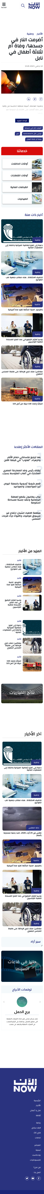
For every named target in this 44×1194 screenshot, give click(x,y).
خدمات (38, 1137)
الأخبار (40, 34)
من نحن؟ (37, 1167)
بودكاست (36, 1155)
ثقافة (38, 1115)
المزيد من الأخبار (30, 551)
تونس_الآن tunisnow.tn (32, 133)
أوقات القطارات (19, 175)
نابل (17, 133)
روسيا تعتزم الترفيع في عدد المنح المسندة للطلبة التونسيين (24, 341)
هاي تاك (37, 1132)
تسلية (38, 1150)
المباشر (37, 1145)
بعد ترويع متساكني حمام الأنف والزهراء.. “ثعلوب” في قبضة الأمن (22, 458)
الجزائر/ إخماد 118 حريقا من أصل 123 (28, 404)
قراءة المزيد (22, 120)
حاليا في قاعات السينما (22, 965)
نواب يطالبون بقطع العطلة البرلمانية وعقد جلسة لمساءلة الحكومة (24, 500)
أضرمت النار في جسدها (33, 128)
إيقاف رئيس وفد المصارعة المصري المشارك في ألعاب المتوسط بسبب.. (21, 472)
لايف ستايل (36, 1128)
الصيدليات (23, 199)
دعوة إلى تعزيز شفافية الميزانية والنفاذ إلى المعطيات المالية (24, 246)
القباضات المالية (19, 187)
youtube (33, 1178)
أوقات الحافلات (19, 163)
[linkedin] (28, 99)
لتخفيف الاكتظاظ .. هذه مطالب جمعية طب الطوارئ (24, 279)
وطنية (30, 34)
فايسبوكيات (35, 1160)
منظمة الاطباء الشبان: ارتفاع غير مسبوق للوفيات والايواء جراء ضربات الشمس (21, 516)
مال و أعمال (35, 1110)
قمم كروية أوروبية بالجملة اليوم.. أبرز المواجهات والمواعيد (22, 485)
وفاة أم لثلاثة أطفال (34, 139)
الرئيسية (37, 1100)
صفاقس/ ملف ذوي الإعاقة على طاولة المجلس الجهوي (22, 373)
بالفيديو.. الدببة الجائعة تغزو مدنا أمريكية (25, 309)
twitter (27, 1178)
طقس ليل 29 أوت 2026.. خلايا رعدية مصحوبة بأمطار (22, 834)
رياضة (38, 1123)
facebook (39, 1178)
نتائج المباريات (22, 692)
